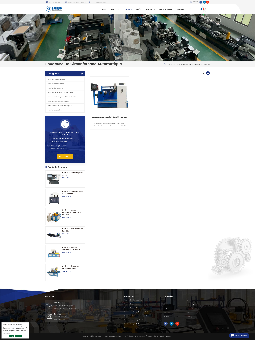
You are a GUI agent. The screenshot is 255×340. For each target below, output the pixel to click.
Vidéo (138, 9)
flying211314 (62, 319)
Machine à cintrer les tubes (57, 79)
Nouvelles (150, 9)
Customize (19, 336)
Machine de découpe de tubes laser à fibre (72, 230)
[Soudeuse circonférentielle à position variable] (110, 96)
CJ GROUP (98, 336)
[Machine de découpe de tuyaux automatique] (54, 272)
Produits (128, 9)
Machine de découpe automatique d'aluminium (71, 248)
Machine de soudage (55, 110)
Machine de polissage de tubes (58, 101)
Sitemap (195, 2)
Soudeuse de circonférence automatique (195, 64)
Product (175, 64)
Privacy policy (6, 334)
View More (65, 178)
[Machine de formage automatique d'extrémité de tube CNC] (54, 216)
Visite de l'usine (166, 9)
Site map (131, 336)
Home (104, 9)
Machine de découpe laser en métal (60, 92)
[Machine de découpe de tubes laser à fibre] (54, 235)
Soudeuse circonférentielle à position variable (109, 117)
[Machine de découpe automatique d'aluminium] (54, 253)
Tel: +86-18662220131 (55, 2)
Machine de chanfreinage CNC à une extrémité (72, 192)
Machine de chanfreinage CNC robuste (72, 174)
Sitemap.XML (141, 336)
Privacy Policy (191, 305)
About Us (115, 9)
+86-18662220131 (67, 139)
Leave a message (241, 335)
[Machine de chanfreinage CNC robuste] (54, 179)
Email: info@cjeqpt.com (99, 2)
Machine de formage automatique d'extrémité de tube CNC (71, 212)
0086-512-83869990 (66, 306)
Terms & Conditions (193, 309)
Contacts (66, 156)
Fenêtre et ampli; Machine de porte (60, 106)
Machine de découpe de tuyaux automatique (70, 267)
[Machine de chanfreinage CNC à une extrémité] (54, 197)
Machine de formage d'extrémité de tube (62, 97)
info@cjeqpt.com (61, 146)
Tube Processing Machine (112, 336)
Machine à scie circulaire (56, 84)
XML (188, 313)
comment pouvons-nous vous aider (65, 133)
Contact (181, 9)
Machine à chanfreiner (55, 88)
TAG (124, 336)
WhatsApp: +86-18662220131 (77, 2)
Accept (11, 336)
